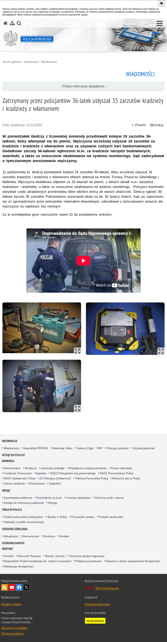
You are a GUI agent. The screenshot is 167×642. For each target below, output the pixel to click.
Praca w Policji (12, 509)
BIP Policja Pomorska (107, 588)
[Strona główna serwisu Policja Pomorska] (5, 23)
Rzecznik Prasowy (29, 556)
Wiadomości (49, 61)
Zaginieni (55, 483)
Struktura (30, 468)
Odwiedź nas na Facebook (19, 587)
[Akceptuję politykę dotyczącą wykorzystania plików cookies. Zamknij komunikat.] (161, 3)
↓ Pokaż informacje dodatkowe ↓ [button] (83, 86)
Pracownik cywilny (82, 516)
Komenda (8, 461)
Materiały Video (63, 448)
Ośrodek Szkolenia (14, 529)
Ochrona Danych (13, 543)
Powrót (140, 125)
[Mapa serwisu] (12, 23)
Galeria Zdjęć (85, 448)
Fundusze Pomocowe (18, 473)
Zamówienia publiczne (18, 497)
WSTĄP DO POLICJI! (13, 455)
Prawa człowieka (121, 468)
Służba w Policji (57, 516)
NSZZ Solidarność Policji (19, 478)
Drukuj (158, 125)
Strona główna (11, 61)
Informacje (31, 61)
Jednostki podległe (53, 468)
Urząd (6, 490)
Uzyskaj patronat (143, 448)
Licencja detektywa (78, 497)
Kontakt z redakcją (11, 604)
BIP (100, 448)
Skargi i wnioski (55, 556)
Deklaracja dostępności (19, 566)
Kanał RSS (4, 587)
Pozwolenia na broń (49, 497)
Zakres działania (14, 483)
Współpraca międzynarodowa (88, 468)
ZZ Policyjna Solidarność (55, 478)
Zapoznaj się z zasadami (14, 628)
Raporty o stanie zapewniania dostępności (133, 561)
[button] (159, 23)
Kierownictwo (12, 468)
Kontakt (64, 536)
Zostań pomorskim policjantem (23, 516)
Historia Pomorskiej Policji (91, 478)
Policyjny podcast (118, 448)
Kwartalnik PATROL (35, 448)
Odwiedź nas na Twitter (26, 587)
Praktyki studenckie (110, 516)
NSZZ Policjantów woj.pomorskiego (73, 473)
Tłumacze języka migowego (86, 556)
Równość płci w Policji (126, 478)
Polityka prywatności (89, 561)
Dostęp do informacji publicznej (24, 502)
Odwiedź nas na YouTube (12, 587)
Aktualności (11, 536)
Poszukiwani (37, 483)
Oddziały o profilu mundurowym (24, 522)
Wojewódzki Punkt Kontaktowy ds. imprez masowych (37, 561)
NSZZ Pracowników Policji (116, 473)
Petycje (52, 502)
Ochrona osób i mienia (109, 497)
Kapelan (41, 473)
